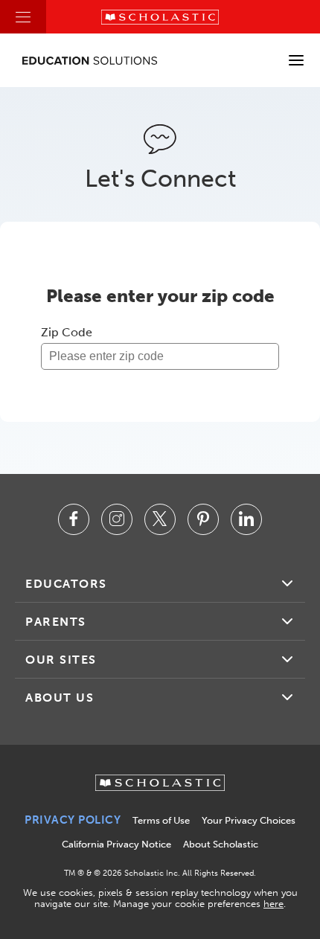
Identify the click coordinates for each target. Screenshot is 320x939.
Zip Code (66, 332)
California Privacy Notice (116, 844)
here (273, 903)
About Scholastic (220, 844)
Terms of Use (161, 820)
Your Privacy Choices (248, 820)
